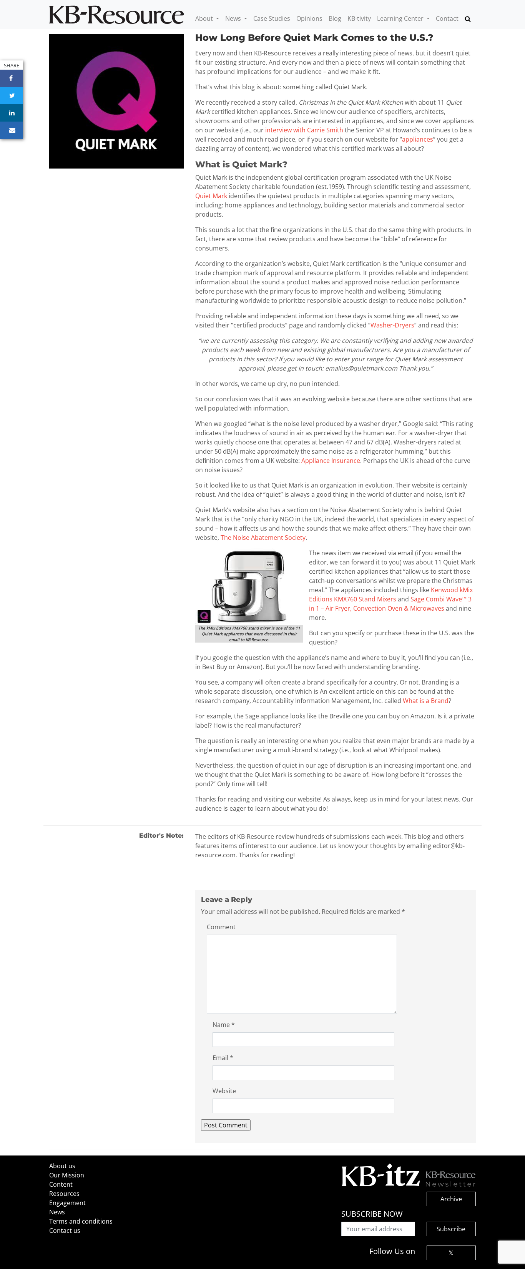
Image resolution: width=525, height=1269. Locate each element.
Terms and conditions (81, 1221)
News (234, 18)
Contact (447, 18)
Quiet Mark (211, 196)
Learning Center (401, 18)
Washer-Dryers (392, 325)
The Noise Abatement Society (263, 537)
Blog (335, 18)
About (204, 18)
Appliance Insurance (330, 460)
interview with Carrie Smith (304, 130)
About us (62, 1166)
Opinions (309, 18)
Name (224, 1024)
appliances (417, 139)
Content (61, 1184)
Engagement (67, 1203)
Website (224, 1091)
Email (223, 1058)
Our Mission (66, 1175)
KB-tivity (359, 18)
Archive (451, 1199)
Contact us (64, 1230)
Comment (221, 927)
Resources (64, 1193)
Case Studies (271, 18)
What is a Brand (426, 700)
